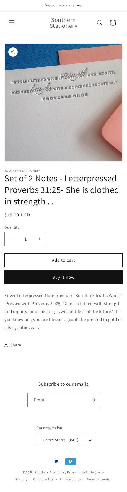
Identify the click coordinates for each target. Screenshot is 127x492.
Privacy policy (70, 479)
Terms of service (99, 479)
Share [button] (15, 345)
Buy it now (63, 277)
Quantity (11, 227)
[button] (11, 22)
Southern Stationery (50, 472)
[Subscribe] (93, 400)
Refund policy (43, 479)
